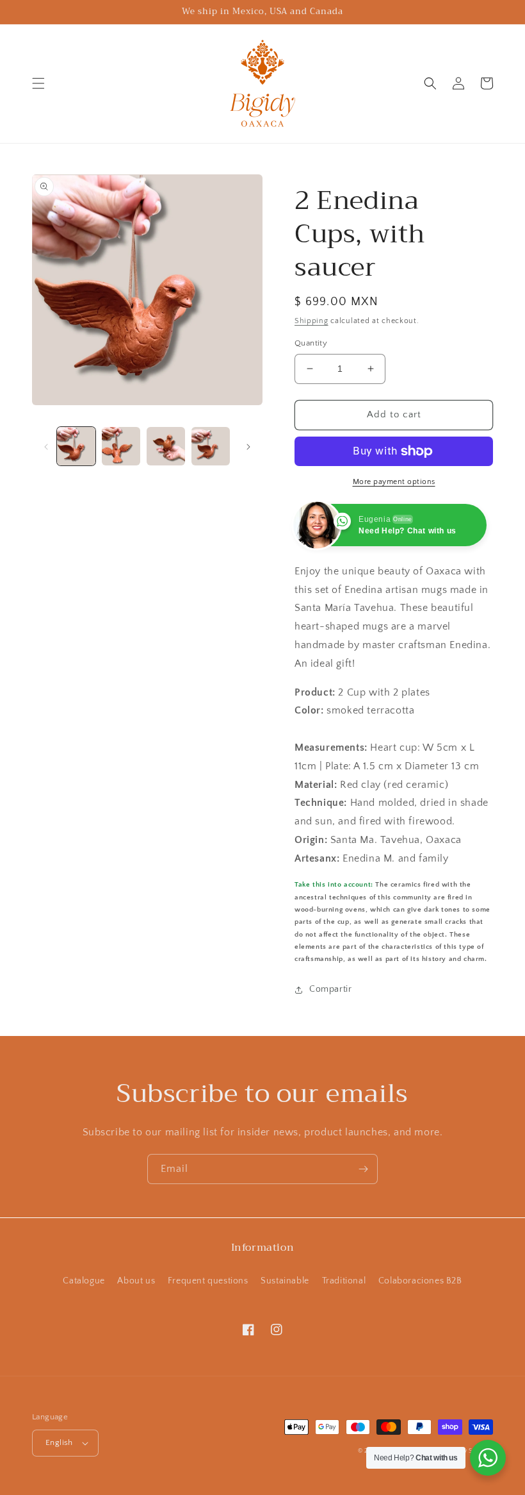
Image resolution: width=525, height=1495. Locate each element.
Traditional (344, 1281)
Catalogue (83, 1281)
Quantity (311, 342)
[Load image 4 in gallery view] (210, 446)
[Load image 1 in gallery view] (76, 446)
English (59, 1442)
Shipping (311, 321)
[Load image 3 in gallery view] (166, 446)
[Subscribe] (363, 1169)
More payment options (394, 482)
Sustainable (285, 1281)
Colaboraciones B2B (420, 1281)
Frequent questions (208, 1281)
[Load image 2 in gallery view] (121, 446)
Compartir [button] (330, 989)
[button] (38, 83)
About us (136, 1281)
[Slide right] (248, 446)
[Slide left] (46, 446)
